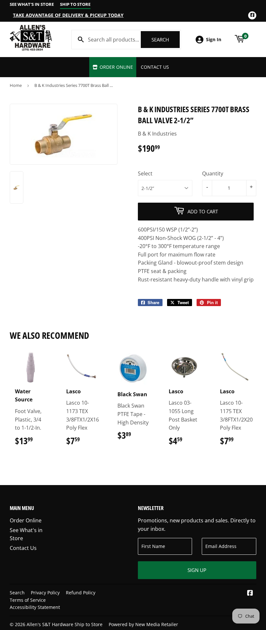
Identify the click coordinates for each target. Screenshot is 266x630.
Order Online (115, 67)
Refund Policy (80, 592)
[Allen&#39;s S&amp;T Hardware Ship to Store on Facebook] (250, 593)
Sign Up (196, 570)
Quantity (212, 173)
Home (16, 85)
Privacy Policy (45, 592)
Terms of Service (28, 600)
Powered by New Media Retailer (143, 624)
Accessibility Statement (35, 607)
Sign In (213, 39)
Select (145, 173)
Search (165, 39)
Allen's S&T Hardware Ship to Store (65, 624)
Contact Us (155, 67)
